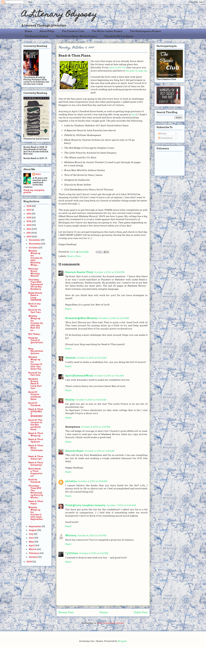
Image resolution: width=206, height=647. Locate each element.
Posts (163, 134)
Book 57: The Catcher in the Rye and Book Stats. (35, 425)
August (33, 530)
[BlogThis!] (99, 252)
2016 (29, 214)
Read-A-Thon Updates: (35, 440)
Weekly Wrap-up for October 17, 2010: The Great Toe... (35, 363)
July (31, 534)
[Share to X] (102, 252)
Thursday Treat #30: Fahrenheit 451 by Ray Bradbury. (35, 284)
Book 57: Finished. (34, 404)
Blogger (122, 641)
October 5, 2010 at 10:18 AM (91, 399)
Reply (68, 308)
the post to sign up (136, 70)
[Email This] (97, 252)
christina (71, 481)
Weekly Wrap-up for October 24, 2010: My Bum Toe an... (35, 323)
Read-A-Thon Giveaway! (35, 463)
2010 (29, 236)
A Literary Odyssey (59, 14)
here (133, 114)
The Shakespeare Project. (145, 31)
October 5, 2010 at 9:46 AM (109, 375)
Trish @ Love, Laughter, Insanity (85, 505)
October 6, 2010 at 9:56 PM (92, 481)
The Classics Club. (73, 31)
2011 (28, 233)
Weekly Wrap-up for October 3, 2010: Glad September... (35, 514)
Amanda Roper (74, 451)
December (35, 240)
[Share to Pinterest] (107, 252)
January (33, 557)
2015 (29, 217)
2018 (29, 206)
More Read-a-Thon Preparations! (35, 472)
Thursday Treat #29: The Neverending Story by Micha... (35, 492)
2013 (29, 225)
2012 (29, 229)
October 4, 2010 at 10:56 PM (109, 272)
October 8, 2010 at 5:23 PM (93, 553)
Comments (166, 138)
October (33, 248)
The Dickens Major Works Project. (77, 36)
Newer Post (66, 612)
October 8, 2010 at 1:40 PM (91, 535)
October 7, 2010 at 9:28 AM (121, 505)
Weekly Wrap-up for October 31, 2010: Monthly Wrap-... (35, 258)
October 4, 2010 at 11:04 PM (114, 318)
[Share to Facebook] (105, 252)
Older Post (141, 612)
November (35, 244)
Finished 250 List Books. (119, 36)
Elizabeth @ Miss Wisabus (81, 318)
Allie (73, 251)
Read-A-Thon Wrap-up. (35, 434)
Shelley (70, 399)
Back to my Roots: (34, 305)
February (34, 553)
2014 (29, 221)
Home (103, 612)
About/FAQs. (47, 31)
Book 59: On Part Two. (34, 311)
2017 (29, 210)
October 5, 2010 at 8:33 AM (91, 357)
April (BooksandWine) (79, 375)
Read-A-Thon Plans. (35, 502)
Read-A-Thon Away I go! (35, 457)
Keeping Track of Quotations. (35, 341)
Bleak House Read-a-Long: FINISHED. (35, 296)
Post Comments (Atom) (110, 623)
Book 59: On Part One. (34, 374)
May (31, 542)
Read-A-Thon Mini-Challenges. (35, 449)
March (33, 549)
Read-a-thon (74, 256)
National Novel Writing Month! (34, 272)
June (31, 538)
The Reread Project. (37, 36)
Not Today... (34, 334)
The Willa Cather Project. (107, 31)
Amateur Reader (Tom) (79, 272)
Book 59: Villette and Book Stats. (34, 395)
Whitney (70, 535)
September (35, 526)
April (32, 545)
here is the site (117, 67)
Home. (29, 31)
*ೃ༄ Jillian (71, 553)
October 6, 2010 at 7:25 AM (99, 451)
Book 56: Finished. (34, 481)
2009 (29, 562)
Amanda (70, 357)
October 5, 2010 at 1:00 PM (95, 427)
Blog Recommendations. (35, 351)
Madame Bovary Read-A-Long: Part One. (35, 383)
